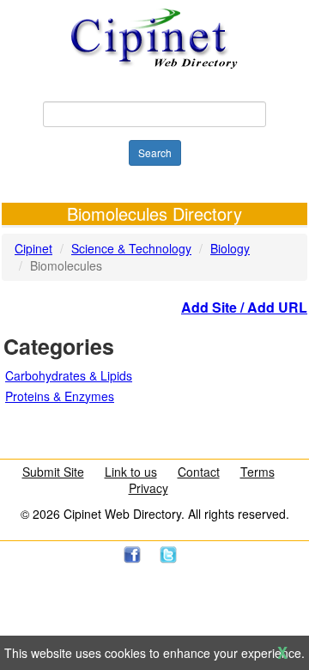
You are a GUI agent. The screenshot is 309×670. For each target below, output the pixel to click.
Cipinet (33, 248)
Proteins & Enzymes (59, 396)
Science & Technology (131, 248)
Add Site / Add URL (244, 307)
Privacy (148, 487)
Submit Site (53, 471)
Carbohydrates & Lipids (68, 375)
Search (155, 152)
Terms (257, 471)
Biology (230, 248)
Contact (199, 471)
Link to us (131, 471)
